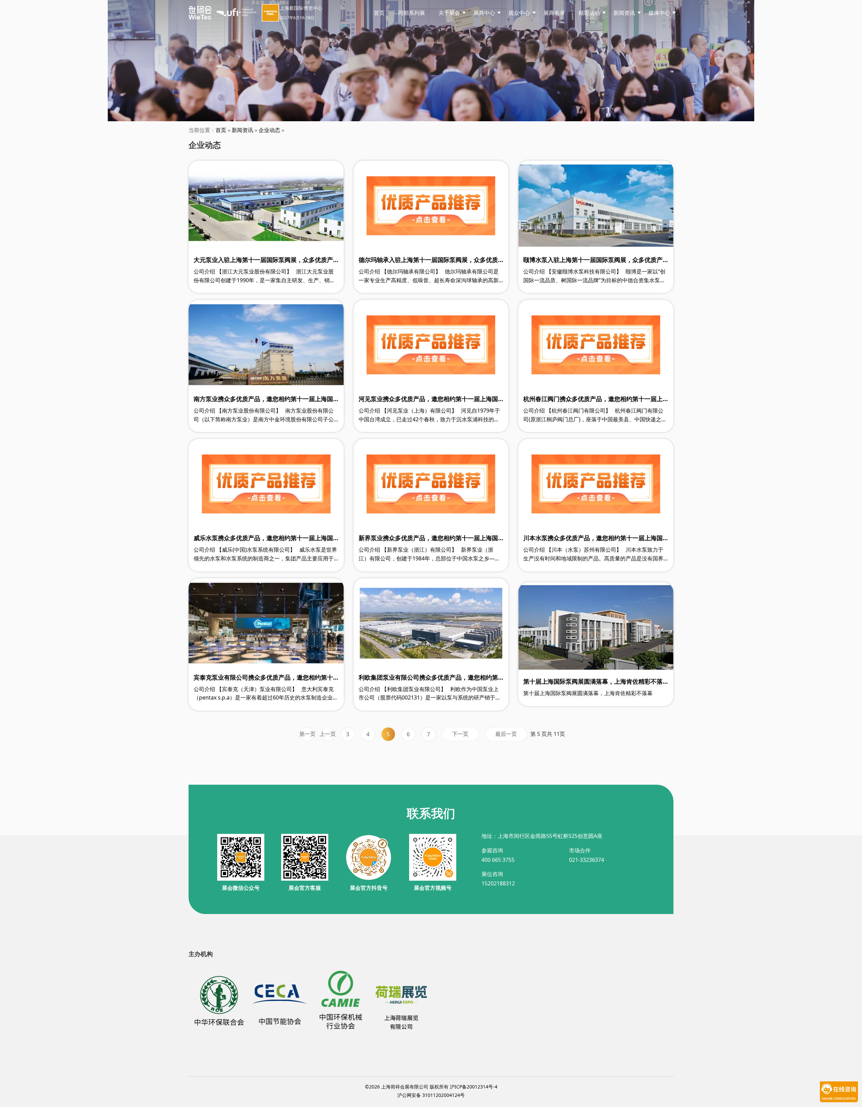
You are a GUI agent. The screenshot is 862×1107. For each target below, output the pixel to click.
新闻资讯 (242, 130)
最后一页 (506, 734)
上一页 (327, 734)
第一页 (307, 734)
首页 (379, 13)
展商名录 (554, 13)
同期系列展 (411, 13)
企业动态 (269, 130)
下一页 (460, 734)
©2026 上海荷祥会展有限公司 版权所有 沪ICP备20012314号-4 (431, 1086)
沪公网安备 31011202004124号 (431, 1095)
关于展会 (449, 13)
